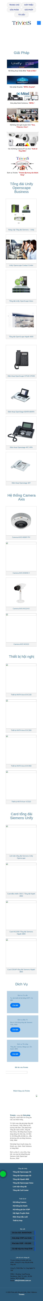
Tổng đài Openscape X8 (22, 1175)
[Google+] (23, 1298)
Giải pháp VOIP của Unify (22, 1238)
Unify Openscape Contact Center (21, 265)
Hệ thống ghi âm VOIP (21, 1209)
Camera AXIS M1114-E (21, 608)
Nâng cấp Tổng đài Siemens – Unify (21, 230)
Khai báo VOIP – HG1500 (21, 1243)
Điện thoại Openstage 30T (21, 483)
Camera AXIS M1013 (21, 644)
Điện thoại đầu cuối (20, 1217)
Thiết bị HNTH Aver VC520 (21, 802)
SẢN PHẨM (14, 10)
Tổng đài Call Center (21, 1190)
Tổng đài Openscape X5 (22, 1172)
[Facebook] (20, 1298)
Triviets (21, 1294)
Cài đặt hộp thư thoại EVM (22, 1249)
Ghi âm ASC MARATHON (22, 1233)
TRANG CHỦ (14, 5)
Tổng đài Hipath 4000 (21, 1179)
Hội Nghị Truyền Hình (21, 1213)
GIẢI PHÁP (29, 10)
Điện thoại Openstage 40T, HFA (21, 447)
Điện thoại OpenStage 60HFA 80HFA (21, 412)
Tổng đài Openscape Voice (23, 1183)
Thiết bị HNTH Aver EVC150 (21, 695)
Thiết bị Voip (17, 1220)
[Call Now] (3, 1173)
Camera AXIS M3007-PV (21, 537)
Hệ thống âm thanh (20, 1206)
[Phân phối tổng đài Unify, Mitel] (21, 23)
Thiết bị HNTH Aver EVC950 (21, 766)
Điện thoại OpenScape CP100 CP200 (21, 376)
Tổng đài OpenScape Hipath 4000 (21, 337)
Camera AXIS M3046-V (21, 573)
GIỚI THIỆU (28, 5)
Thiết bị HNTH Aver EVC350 (21, 730)
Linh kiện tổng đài (20, 1187)
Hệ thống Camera (19, 1202)
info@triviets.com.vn (23, 1280)
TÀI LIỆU (21, 15)
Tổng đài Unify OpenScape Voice (21, 301)
